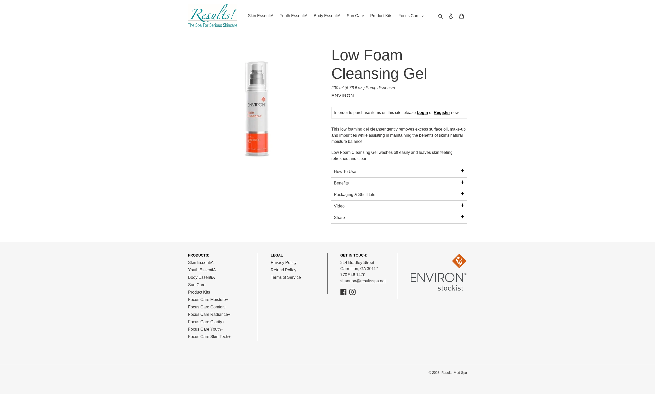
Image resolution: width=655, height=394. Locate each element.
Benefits (341, 183)
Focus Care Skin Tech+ (209, 336)
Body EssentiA (201, 277)
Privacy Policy (284, 262)
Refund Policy (283, 270)
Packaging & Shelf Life (354, 194)
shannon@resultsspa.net (363, 281)
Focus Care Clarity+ (206, 322)
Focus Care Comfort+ (207, 307)
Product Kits (199, 292)
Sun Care (196, 285)
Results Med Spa (454, 373)
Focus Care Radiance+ (209, 314)
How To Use (345, 171)
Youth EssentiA (202, 270)
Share (339, 217)
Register (442, 112)
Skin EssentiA (201, 262)
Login (422, 112)
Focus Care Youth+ (205, 329)
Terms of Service (286, 277)
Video (339, 206)
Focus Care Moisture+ (208, 299)
